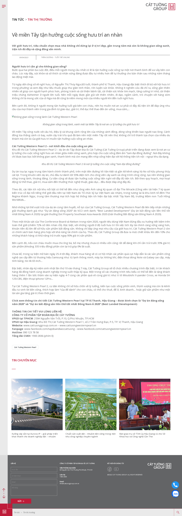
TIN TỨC (18, 19)
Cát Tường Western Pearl (25, 347)
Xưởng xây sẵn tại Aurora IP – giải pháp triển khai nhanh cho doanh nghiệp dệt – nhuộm (35, 435)
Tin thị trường (40, 19)
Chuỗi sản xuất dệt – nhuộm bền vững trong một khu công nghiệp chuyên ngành (91, 435)
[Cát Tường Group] (4, 511)
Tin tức (17, 512)
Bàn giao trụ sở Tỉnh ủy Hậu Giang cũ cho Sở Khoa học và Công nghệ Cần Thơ (142, 435)
